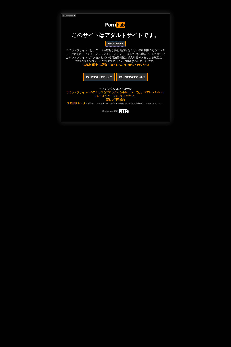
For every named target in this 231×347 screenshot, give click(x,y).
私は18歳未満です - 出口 (132, 77)
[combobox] (69, 15)
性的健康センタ (76, 103)
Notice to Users (115, 43)
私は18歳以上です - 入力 (99, 77)
